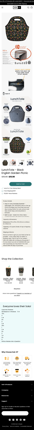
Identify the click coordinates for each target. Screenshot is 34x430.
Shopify (20, 424)
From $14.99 (8, 283)
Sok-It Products (7, 384)
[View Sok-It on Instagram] (10, 420)
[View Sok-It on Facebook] (17, 420)
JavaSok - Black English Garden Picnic (8, 280)
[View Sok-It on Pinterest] (20, 420)
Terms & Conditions (14, 426)
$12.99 (21, 283)
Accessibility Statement (26, 426)
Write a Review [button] (6, 341)
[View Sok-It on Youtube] (24, 420)
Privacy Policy (5, 426)
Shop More (17, 288)
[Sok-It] (17, 7)
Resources (5, 396)
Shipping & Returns (8, 232)
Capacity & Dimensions (10, 219)
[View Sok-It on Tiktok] (13, 420)
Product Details (7, 201)
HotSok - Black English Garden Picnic (21, 280)
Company (5, 390)
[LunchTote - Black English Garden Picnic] (5, 162)
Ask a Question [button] (15, 341)
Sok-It (16, 424)
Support (4, 401)
